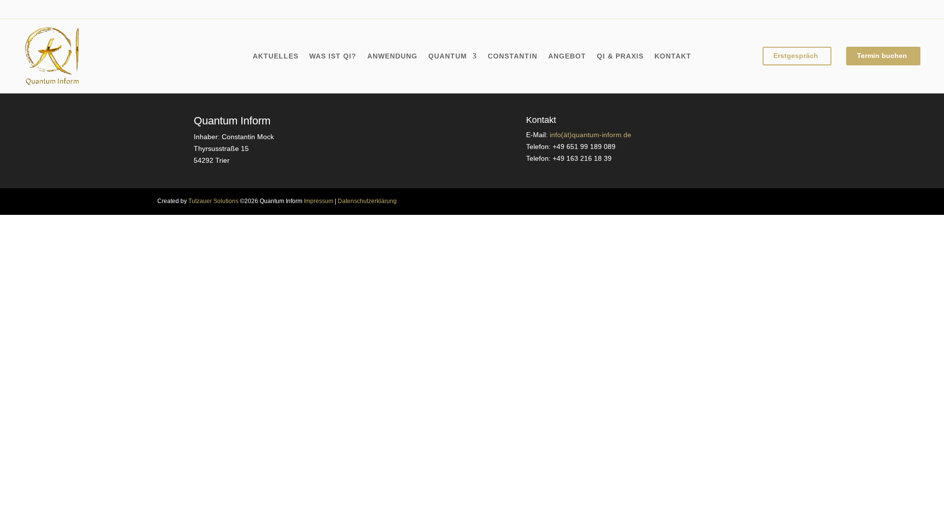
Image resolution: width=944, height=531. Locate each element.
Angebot (567, 56)
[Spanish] (916, 8)
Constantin (512, 56)
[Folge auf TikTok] (90, 9)
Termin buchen (882, 55)
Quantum (447, 56)
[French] (876, 8)
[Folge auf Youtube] (71, 9)
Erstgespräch (795, 55)
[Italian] (896, 8)
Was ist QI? (332, 56)
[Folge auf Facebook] (31, 9)
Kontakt (672, 56)
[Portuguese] (906, 8)
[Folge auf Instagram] (51, 9)
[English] (866, 8)
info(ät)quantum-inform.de (590, 135)
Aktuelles (275, 56)
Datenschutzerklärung (367, 201)
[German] (886, 8)
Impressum (318, 201)
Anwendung (392, 56)
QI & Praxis (620, 56)
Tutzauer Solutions (213, 201)
